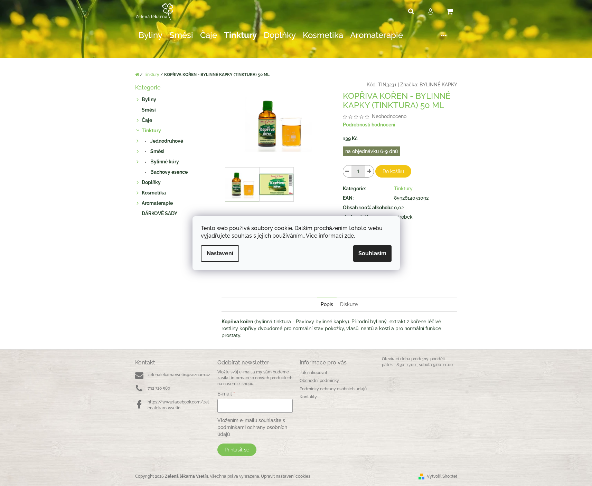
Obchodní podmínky (319, 380)
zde (349, 235)
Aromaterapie (157, 203)
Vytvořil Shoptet (442, 476)
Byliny (149, 99)
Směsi (149, 110)
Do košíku (393, 171)
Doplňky (151, 182)
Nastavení (220, 253)
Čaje (147, 120)
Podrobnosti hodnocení (369, 124)
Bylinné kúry (164, 161)
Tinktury (151, 130)
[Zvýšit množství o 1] (369, 171)
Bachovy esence (168, 172)
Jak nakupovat (313, 372)
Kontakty (308, 396)
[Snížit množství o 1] (347, 171)
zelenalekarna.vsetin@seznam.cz (179, 374)
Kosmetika (154, 193)
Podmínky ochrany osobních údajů (333, 389)
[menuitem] (150, 35)
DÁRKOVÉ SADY (159, 213)
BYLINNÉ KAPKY (438, 84)
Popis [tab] (327, 304)
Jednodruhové (166, 141)
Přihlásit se (237, 449)
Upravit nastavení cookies (285, 476)
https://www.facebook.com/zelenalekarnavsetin (178, 405)
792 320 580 (159, 388)
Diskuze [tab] (349, 304)
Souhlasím (372, 253)
